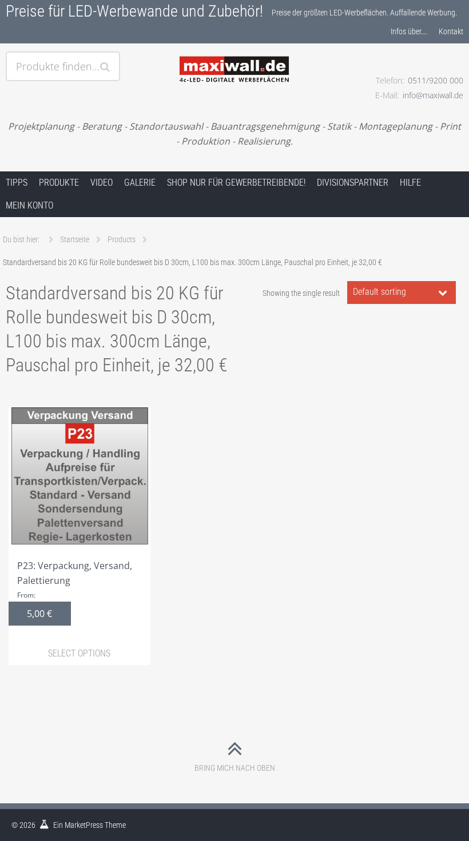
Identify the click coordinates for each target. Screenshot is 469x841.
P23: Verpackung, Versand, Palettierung (74, 589)
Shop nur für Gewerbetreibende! (236, 182)
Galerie (140, 182)
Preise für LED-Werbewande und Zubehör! (134, 11)
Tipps (16, 182)
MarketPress (84, 825)
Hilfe (410, 182)
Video (101, 182)
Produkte (59, 182)
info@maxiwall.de (433, 95)
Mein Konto (29, 205)
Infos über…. (409, 31)
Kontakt (451, 31)
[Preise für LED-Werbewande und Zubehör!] (234, 55)
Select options (79, 653)
